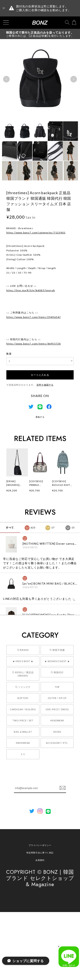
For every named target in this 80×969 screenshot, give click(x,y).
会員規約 (40, 860)
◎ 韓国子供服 (57, 650)
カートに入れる (40, 374)
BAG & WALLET (23, 731)
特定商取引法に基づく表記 (40, 852)
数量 (9, 353)
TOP (57, 687)
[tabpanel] (40, 79)
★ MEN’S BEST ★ (23, 661)
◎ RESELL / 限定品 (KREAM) (22, 674)
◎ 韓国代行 (57, 672)
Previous (6, 79)
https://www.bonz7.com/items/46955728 (33, 343)
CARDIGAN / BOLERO (23, 709)
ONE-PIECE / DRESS (57, 709)
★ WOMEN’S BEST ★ (57, 661)
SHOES (57, 731)
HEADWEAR (57, 720)
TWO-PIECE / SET (23, 720)
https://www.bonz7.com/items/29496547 (33, 317)
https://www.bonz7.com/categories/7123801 (35, 232)
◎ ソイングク (23, 687)
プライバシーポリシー (40, 845)
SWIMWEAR (23, 743)
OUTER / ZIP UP (57, 698)
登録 (62, 788)
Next (73, 79)
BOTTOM (23, 698)
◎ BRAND (23, 650)
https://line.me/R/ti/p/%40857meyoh (30, 290)
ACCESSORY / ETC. (57, 743)
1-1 (23, 754)
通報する (40, 417)
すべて (10, 527)
